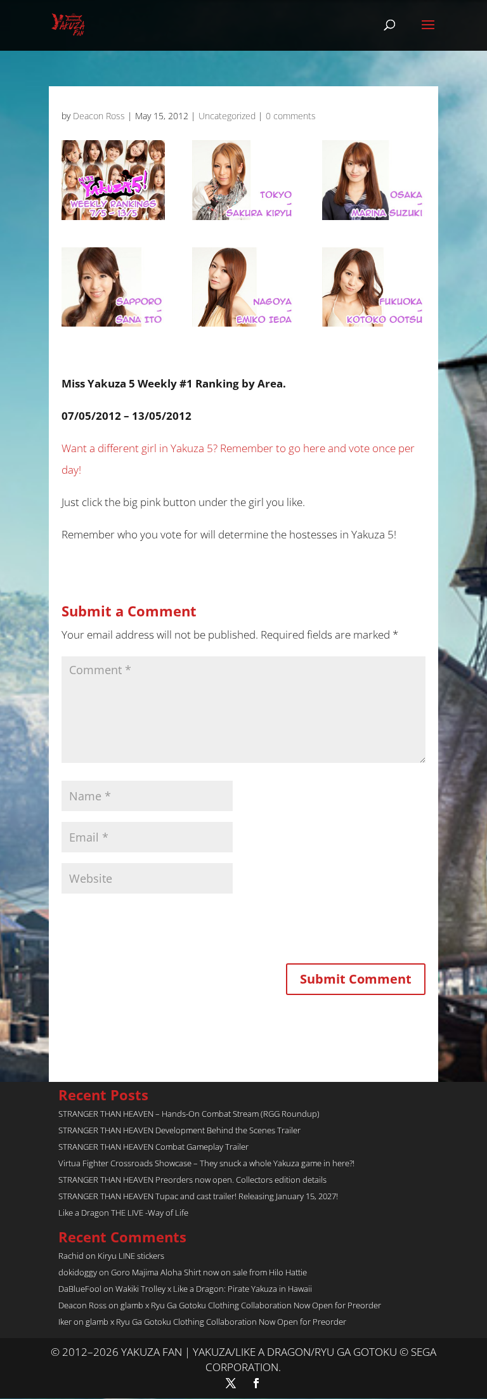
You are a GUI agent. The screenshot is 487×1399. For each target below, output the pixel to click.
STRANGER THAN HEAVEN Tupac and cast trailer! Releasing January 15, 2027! (198, 1196)
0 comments (291, 116)
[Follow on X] (231, 1383)
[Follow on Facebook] (256, 1383)
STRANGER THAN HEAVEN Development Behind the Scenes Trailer (179, 1130)
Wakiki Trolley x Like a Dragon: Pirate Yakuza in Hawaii (213, 1288)
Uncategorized (227, 116)
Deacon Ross (99, 116)
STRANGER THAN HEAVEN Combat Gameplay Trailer (153, 1146)
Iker (65, 1321)
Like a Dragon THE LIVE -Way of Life (123, 1212)
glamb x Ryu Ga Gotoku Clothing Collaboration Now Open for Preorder (250, 1305)
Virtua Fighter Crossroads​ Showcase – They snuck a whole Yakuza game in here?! (206, 1163)
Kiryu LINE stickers (131, 1255)
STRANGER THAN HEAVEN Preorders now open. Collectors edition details (192, 1179)
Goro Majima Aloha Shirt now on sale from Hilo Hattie (209, 1272)
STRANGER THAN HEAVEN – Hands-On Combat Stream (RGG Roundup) (189, 1113)
